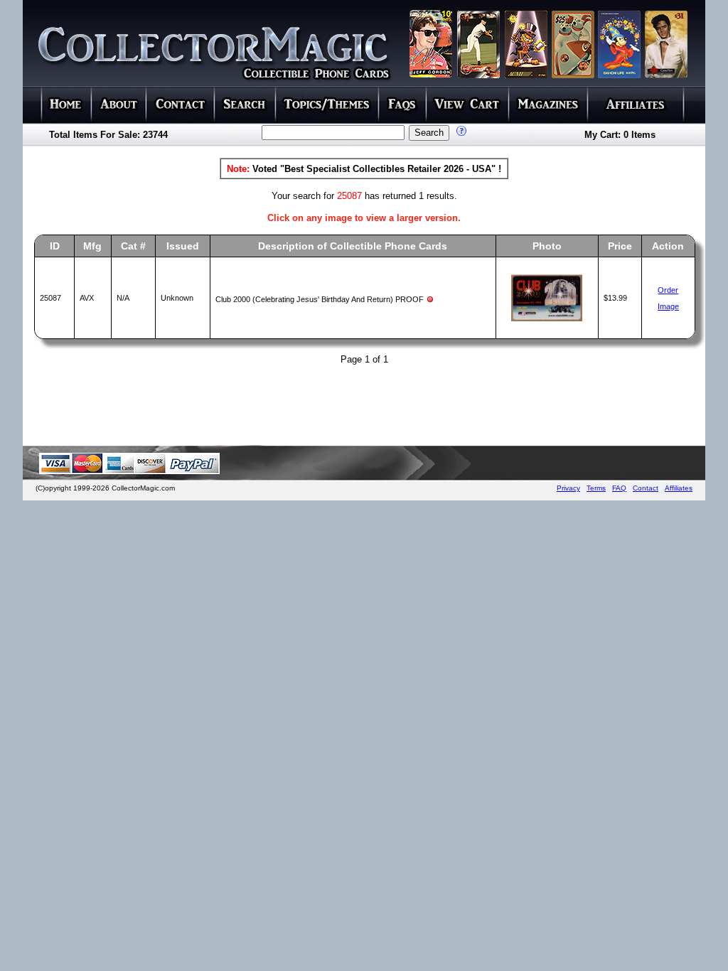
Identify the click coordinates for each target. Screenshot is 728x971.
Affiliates (678, 488)
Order (668, 290)
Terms (596, 488)
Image (668, 306)
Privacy (568, 488)
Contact (645, 488)
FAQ (619, 488)
